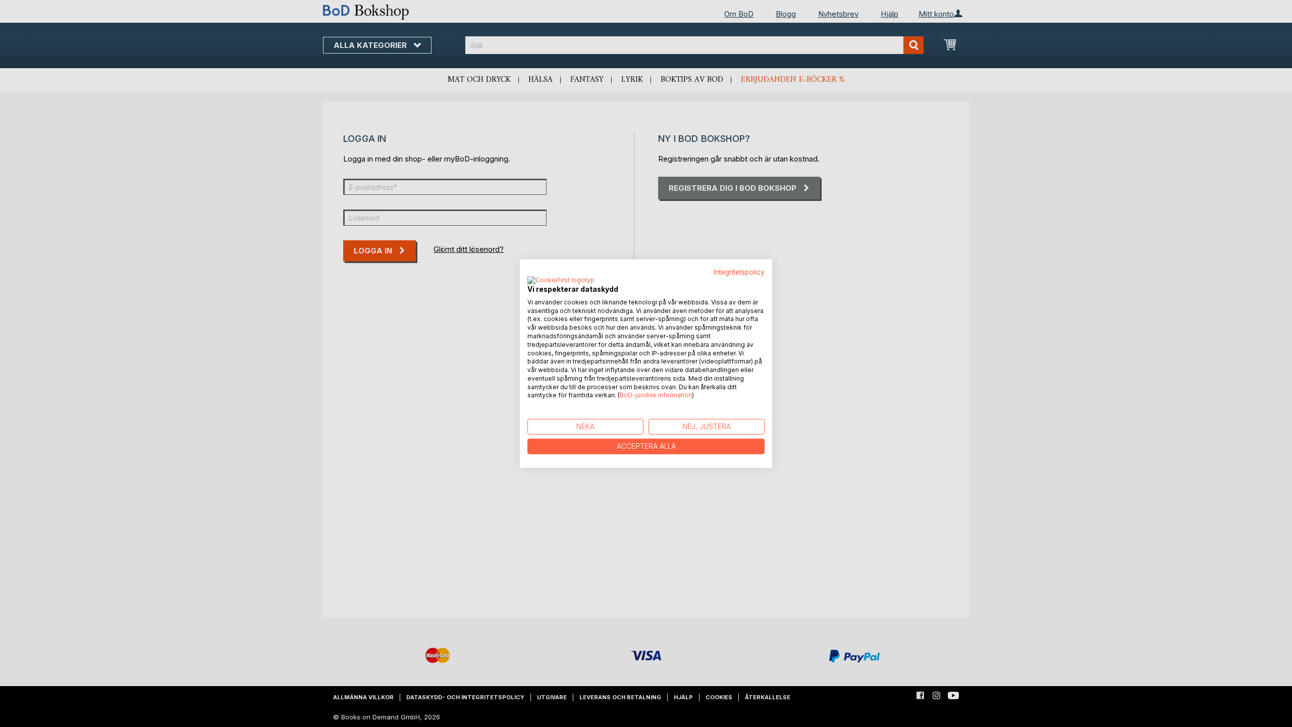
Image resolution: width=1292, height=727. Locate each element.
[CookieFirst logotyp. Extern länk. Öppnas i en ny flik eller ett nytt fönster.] (561, 280)
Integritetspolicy (739, 272)
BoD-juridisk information (656, 395)
